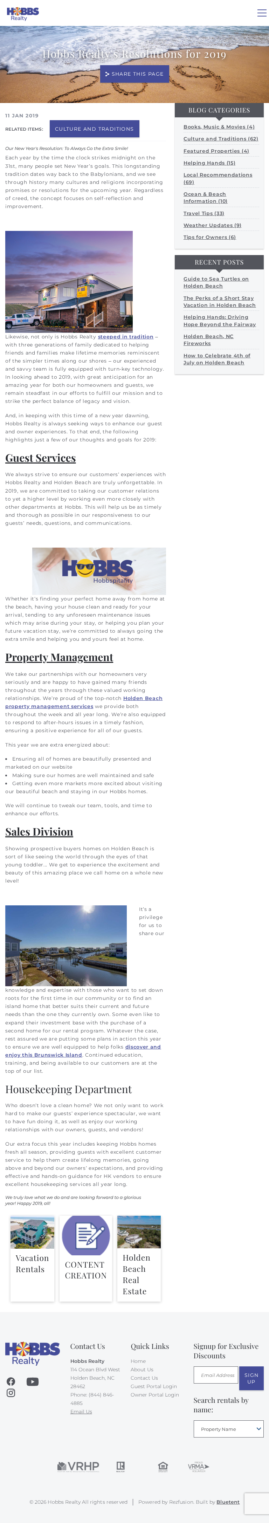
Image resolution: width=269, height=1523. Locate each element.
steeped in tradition (126, 337)
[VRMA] (198, 1467)
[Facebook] (10, 1381)
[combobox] (229, 1429)
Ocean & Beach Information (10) (206, 197)
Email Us (81, 1411)
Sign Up (251, 1378)
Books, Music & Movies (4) (219, 127)
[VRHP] (78, 1467)
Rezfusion (181, 1502)
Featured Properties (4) (216, 151)
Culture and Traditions (94, 129)
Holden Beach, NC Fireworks (209, 340)
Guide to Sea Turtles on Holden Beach (216, 282)
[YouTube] (32, 1381)
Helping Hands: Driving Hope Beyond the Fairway (220, 320)
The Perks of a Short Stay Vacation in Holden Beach (220, 301)
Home (138, 1361)
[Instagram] (10, 1393)
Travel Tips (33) (204, 213)
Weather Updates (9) (213, 225)
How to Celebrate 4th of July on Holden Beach (217, 359)
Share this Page (138, 74)
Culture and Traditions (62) (221, 139)
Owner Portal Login (155, 1395)
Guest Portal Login (154, 1386)
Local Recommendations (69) (218, 178)
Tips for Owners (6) (210, 237)
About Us (142, 1369)
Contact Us (144, 1378)
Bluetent (228, 1502)
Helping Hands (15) (210, 163)
